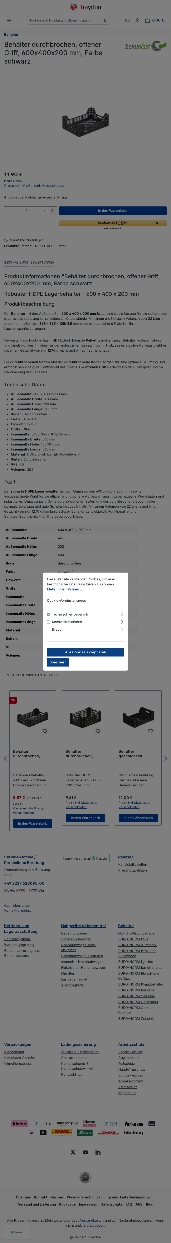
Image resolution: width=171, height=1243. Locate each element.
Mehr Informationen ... (65, 589)
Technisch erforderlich (70, 614)
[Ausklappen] (122, 613)
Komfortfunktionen (67, 622)
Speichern (58, 662)
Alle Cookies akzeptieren (85, 652)
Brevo (57, 629)
